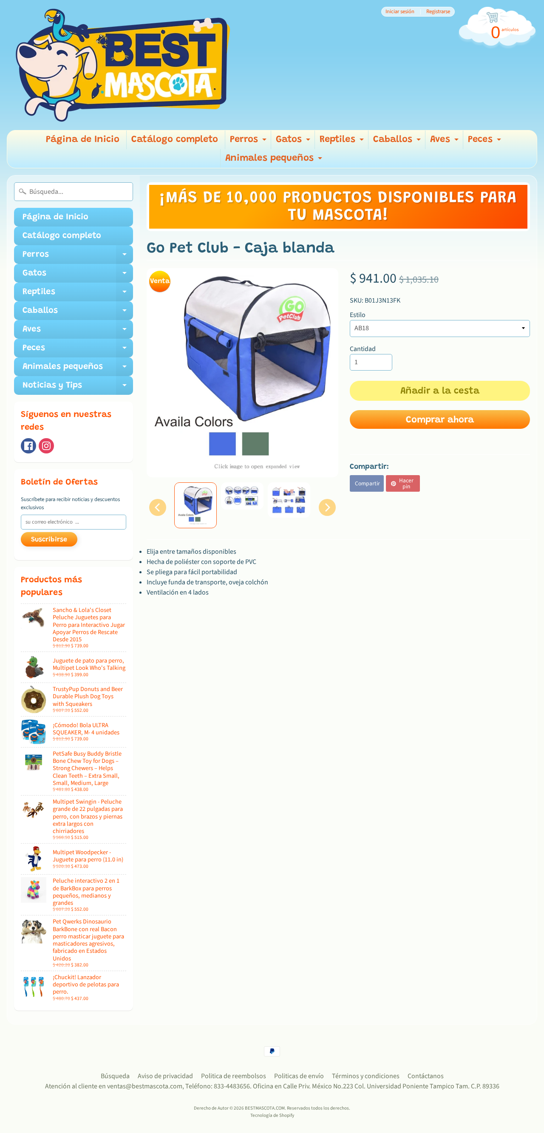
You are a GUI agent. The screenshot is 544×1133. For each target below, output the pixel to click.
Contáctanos (426, 1076)
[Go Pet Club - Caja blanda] (195, 505)
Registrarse (438, 11)
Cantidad (363, 349)
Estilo (358, 315)
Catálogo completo (174, 139)
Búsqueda (115, 1076)
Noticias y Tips (78, 388)
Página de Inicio (82, 139)
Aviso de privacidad (165, 1076)
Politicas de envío (299, 1076)
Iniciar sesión (399, 11)
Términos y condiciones (366, 1076)
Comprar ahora (440, 420)
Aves (445, 142)
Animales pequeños (274, 161)
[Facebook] (28, 445)
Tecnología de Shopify (272, 1115)
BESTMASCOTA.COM (265, 1108)
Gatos (294, 142)
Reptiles (343, 142)
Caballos (398, 142)
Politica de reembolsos (233, 1076)
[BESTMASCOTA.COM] (124, 65)
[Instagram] (46, 445)
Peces (485, 142)
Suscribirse (49, 539)
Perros (249, 142)
